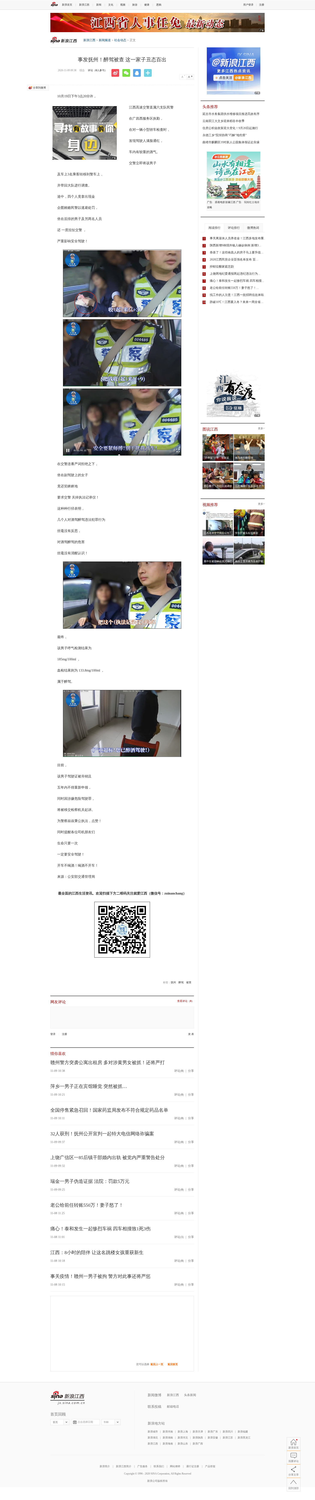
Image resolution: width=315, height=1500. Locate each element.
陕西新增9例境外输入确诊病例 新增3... (235, 245)
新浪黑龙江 (244, 1437)
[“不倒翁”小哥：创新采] (218, 435)
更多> (261, 428)
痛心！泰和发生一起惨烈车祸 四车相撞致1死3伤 (100, 1228)
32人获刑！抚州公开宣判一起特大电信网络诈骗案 (102, 1133)
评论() (179, 1070)
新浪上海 (183, 1431)
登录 (53, 1034)
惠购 (158, 4)
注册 (261, 4)
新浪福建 (243, 1431)
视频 (122, 4)
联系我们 (159, 1466)
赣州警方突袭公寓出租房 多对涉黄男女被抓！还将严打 (107, 1062)
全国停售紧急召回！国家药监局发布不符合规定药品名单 (109, 1110)
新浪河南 (168, 1431)
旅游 (134, 4)
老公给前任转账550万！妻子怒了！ (86, 1205)
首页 (55, 1422)
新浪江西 (84, 4)
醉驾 (181, 982)
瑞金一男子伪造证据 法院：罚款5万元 (89, 1181)
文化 (110, 4)
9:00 (106, 1422)
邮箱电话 (173, 1406)
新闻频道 (105, 40)
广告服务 (142, 1466)
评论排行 (234, 227)
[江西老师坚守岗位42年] (218, 510)
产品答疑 (210, 1466)
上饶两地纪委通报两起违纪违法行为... (235, 273)
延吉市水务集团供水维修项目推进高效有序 (231, 114)
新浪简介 (105, 1466)
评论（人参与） (97, 70)
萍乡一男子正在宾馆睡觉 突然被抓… (88, 1086)
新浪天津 (198, 1431)
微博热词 (253, 227)
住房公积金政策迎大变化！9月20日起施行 (230, 128)
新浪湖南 (168, 1437)
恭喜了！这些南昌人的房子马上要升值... (236, 252)
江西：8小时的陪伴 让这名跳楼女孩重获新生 (97, 1252)
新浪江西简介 (123, 1466)
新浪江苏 (228, 1437)
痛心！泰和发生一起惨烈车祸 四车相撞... (237, 280)
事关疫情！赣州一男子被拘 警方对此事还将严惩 (100, 1276)
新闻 (98, 4)
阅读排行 (214, 227)
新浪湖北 (153, 1437)
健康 (146, 4)
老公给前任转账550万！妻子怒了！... (234, 287)
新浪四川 (228, 1431)
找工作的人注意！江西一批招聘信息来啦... (238, 295)
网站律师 (175, 1466)
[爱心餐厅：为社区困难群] (218, 463)
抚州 (173, 982)
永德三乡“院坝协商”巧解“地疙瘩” (224, 135)
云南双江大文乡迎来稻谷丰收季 (223, 121)
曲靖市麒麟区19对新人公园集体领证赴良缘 (231, 142)
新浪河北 (183, 1437)
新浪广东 (213, 1431)
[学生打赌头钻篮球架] (249, 510)
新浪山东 (183, 1443)
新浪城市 (153, 1431)
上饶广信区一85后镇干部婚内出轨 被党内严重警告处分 (107, 1157)
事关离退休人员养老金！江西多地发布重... (238, 238)
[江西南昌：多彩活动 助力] (249, 463)
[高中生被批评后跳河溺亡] (218, 539)
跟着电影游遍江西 (225, 202)
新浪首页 (67, 4)
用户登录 (248, 4)
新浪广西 (198, 1443)
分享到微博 (39, 87)
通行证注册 (192, 1466)
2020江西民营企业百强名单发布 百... (234, 259)
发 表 (191, 1034)
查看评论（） (185, 1001)
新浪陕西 (198, 1437)
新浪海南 (168, 1443)
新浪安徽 (213, 1437)
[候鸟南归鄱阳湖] (249, 435)
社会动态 (120, 40)
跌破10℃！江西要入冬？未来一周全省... (236, 302)
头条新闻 (190, 1395)
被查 (188, 982)
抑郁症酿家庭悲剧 (222, 266)
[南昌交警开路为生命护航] (249, 539)
